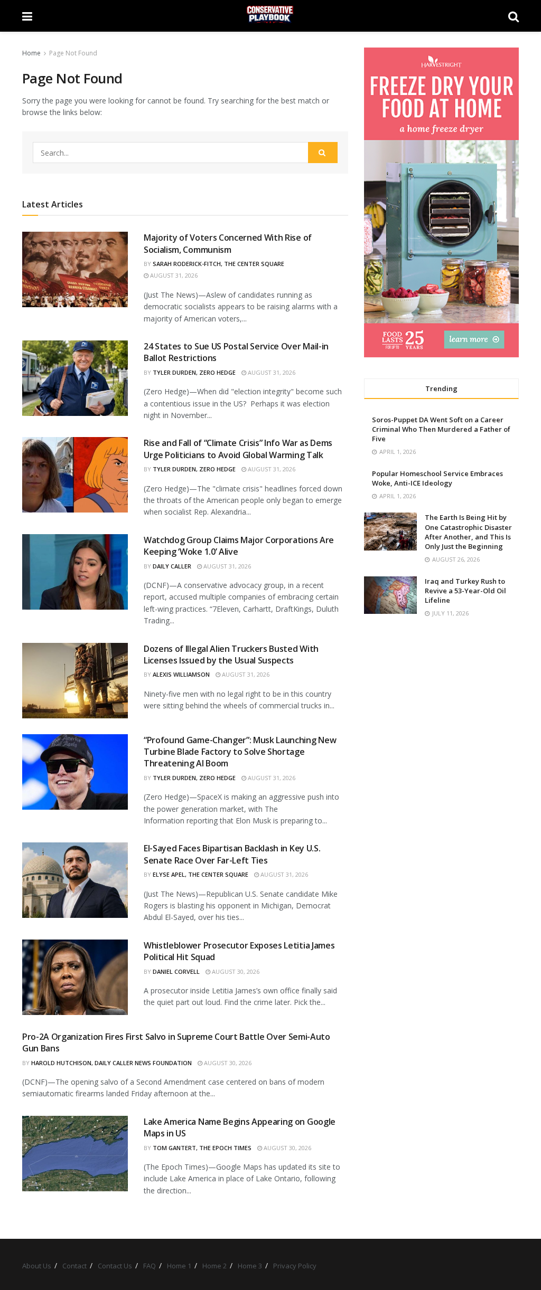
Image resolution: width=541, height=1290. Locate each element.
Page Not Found (73, 53)
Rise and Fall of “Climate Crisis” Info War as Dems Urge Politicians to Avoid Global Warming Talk (238, 448)
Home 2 (214, 1265)
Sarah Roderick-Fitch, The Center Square (218, 264)
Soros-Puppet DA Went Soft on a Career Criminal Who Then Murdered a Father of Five (441, 429)
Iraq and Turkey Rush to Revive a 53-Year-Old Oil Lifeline (465, 590)
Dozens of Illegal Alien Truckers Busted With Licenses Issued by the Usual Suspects (231, 654)
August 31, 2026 (173, 275)
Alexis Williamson (181, 674)
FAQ (149, 1265)
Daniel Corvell (176, 971)
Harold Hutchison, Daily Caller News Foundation (111, 1063)
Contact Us (115, 1265)
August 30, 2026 (234, 971)
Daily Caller (172, 566)
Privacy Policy (294, 1265)
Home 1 (179, 1265)
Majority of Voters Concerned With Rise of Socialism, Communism (228, 243)
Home (31, 53)
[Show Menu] (27, 16)
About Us (36, 1265)
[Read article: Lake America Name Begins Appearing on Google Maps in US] (75, 1153)
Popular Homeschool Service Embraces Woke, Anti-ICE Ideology (437, 478)
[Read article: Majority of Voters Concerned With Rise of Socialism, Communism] (75, 269)
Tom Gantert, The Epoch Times (202, 1148)
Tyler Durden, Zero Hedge (194, 372)
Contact (74, 1265)
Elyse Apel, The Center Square (200, 874)
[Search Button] (513, 16)
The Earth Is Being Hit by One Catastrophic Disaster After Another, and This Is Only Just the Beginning (468, 532)
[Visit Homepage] (270, 15)
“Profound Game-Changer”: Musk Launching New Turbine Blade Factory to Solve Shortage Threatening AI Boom (240, 752)
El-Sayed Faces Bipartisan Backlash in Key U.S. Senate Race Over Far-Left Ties (232, 854)
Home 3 (250, 1265)
